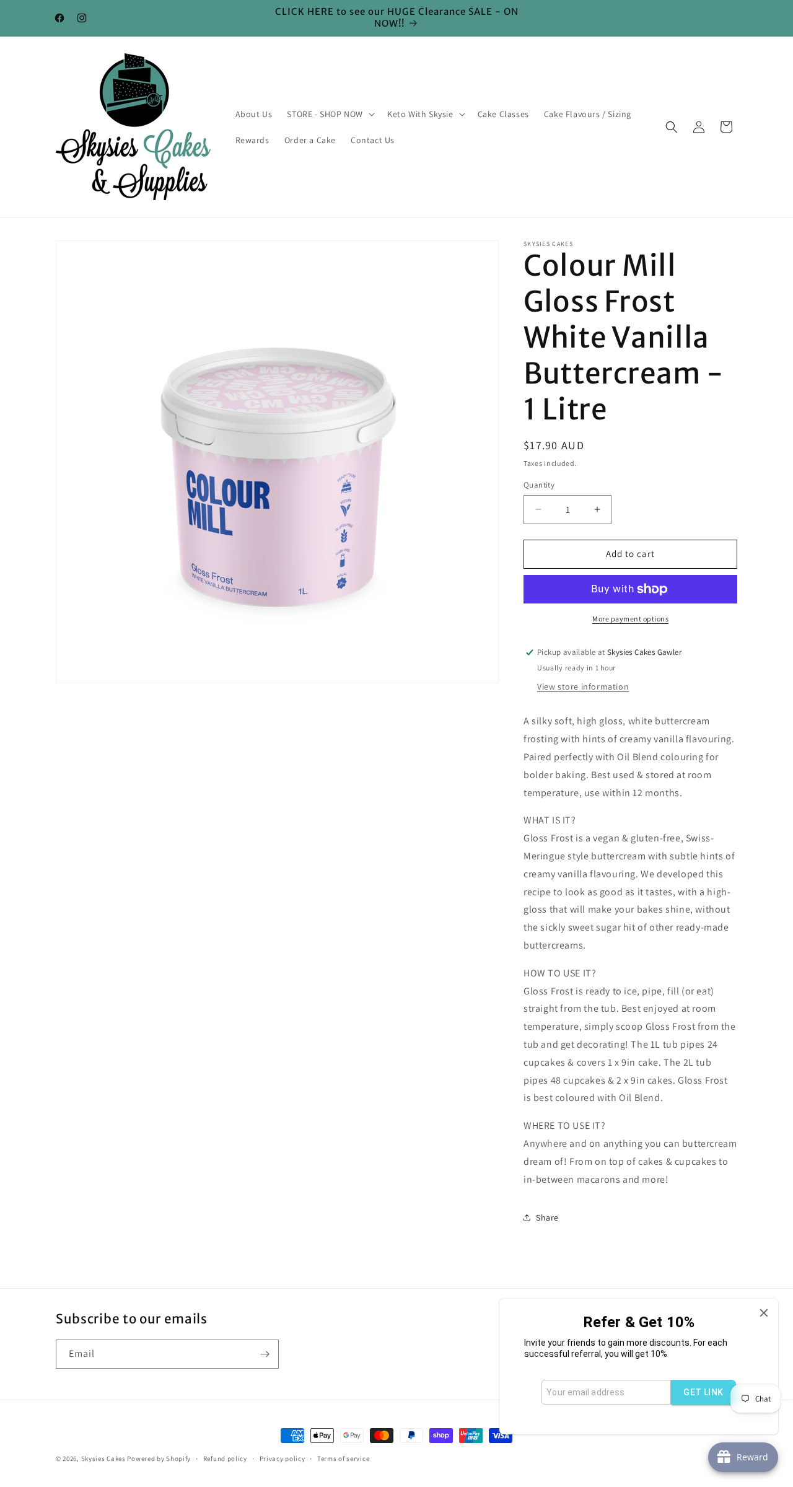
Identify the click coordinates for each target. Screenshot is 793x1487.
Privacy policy (282, 1458)
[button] (329, 114)
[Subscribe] (264, 1354)
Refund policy (225, 1458)
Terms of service (343, 1458)
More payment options (630, 618)
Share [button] (547, 1217)
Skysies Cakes (103, 1458)
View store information (583, 686)
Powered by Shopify (159, 1458)
